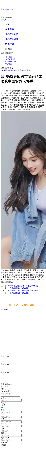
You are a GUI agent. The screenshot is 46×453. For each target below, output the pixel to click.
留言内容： (6, 391)
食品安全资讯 (11, 39)
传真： (3, 419)
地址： (3, 428)
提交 (3, 445)
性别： (3, 403)
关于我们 (9, 29)
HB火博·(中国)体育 (8, 70)
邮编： (3, 433)
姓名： (3, 398)
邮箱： (3, 424)
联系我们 (9, 44)
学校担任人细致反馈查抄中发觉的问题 (23, 286)
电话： (3, 414)
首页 (7, 24)
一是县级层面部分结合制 (18, 288)
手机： (3, 410)
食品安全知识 (11, 34)
